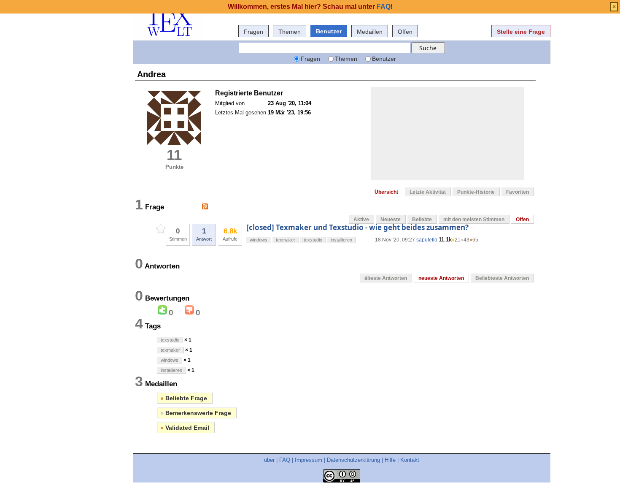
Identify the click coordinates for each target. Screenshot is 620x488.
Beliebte (422, 219)
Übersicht (386, 192)
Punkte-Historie (476, 192)
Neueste (390, 219)
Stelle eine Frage (521, 31)
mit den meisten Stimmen (473, 219)
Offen (405, 31)
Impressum (308, 460)
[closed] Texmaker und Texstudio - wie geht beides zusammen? (357, 227)
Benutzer (329, 31)
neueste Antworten (441, 278)
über (269, 460)
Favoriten (517, 192)
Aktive (361, 219)
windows (258, 239)
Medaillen (370, 31)
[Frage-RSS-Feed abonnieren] (205, 206)
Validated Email (184, 427)
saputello (426, 240)
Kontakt (409, 460)
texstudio (313, 239)
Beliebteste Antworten (502, 278)
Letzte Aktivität (428, 192)
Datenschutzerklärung (353, 460)
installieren (341, 239)
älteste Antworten (385, 278)
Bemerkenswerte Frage (195, 412)
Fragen (253, 31)
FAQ (284, 460)
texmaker (285, 239)
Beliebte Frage (183, 398)
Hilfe (390, 460)
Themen (289, 31)
